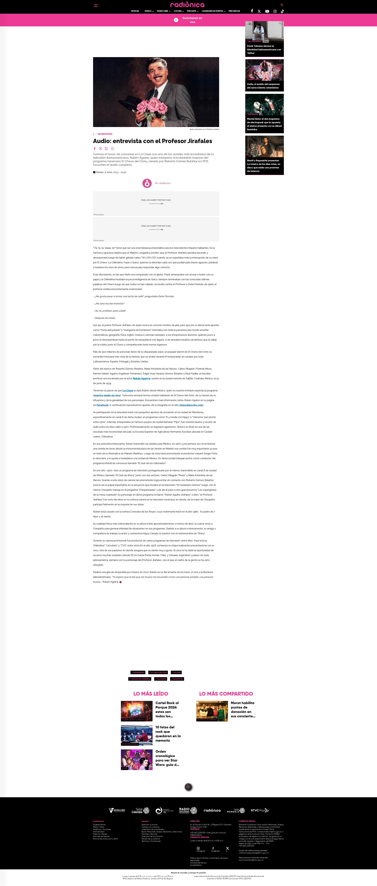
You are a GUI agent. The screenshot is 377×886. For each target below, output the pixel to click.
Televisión (161, 679)
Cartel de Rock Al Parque (133, 720)
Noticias (135, 11)
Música (148, 11)
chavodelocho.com (191, 405)
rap (249, 156)
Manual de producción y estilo (105, 839)
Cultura (177, 11)
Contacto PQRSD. (272, 834)
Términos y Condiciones (151, 841)
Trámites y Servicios (149, 834)
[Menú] (95, 5)
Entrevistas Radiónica (140, 679)
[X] (100, 148)
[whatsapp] (106, 148)
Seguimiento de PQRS (264, 841)
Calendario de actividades (153, 829)
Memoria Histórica (131, 744)
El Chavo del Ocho (159, 672)
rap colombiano (254, 41)
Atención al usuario (149, 825)
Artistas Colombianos (207, 720)
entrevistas (178, 679)
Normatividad (98, 832)
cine (125, 768)
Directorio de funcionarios (152, 836)
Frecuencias (234, 11)
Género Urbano (254, 79)
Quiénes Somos (99, 825)
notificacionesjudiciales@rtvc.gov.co (254, 853)
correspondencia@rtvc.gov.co (269, 832)
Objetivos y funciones (102, 829)
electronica (253, 114)
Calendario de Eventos (212, 11)
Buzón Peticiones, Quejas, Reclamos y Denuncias (162, 832)
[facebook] (94, 148)
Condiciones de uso (198, 863)
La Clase (177, 672)
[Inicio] (187, 3)
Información (138, 672)
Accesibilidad (196, 865)
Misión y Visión (98, 827)
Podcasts (191, 11)
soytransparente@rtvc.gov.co (251, 860)
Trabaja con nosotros (150, 827)
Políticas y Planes (100, 834)
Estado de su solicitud (151, 839)
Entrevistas (105, 134)
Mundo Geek (162, 11)
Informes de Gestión (101, 836)
